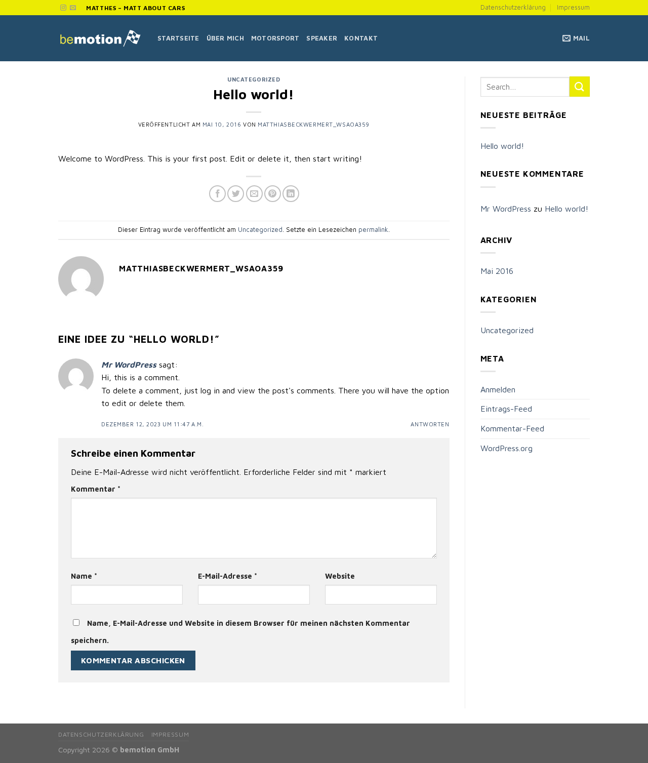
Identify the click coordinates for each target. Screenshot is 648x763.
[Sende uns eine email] (73, 8)
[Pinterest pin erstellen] (272, 193)
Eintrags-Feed (506, 408)
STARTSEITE (178, 38)
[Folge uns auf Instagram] (63, 8)
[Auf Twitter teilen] (235, 193)
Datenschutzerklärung (513, 7)
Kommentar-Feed (512, 428)
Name (84, 576)
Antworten (430, 424)
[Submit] (580, 86)
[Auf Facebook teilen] (217, 193)
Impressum (573, 7)
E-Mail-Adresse (227, 576)
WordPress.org (506, 448)
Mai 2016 (496, 270)
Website (340, 576)
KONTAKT (361, 38)
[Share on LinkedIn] (290, 193)
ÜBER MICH (225, 38)
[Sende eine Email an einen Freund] (254, 193)
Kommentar (95, 489)
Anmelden (497, 389)
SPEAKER (321, 38)
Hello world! (502, 145)
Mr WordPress (128, 364)
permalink (373, 229)
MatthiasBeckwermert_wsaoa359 (314, 124)
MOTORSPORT (275, 38)
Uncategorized (253, 79)
